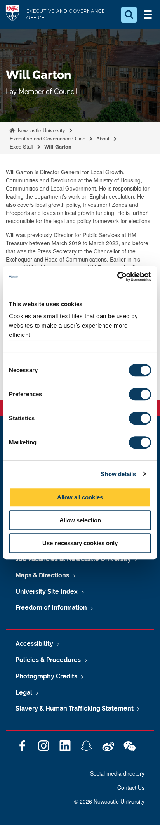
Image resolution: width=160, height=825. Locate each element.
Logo (12, 14)
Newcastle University (40, 130)
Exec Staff (21, 146)
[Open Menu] (147, 15)
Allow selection (80, 520)
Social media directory (117, 773)
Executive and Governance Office (47, 138)
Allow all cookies (80, 497)
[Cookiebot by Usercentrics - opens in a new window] (117, 277)
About (103, 138)
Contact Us (130, 787)
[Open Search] (129, 15)
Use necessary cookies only (80, 543)
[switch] (140, 394)
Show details (118, 474)
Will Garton (58, 146)
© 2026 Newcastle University (109, 801)
